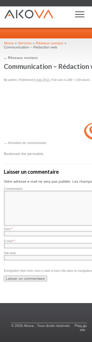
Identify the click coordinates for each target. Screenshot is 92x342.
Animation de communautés (27, 143)
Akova (9, 43)
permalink (35, 154)
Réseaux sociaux (49, 43)
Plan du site (81, 328)
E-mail (9, 241)
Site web (10, 253)
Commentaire (13, 189)
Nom (8, 229)
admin (12, 80)
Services (25, 43)
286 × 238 (74, 80)
